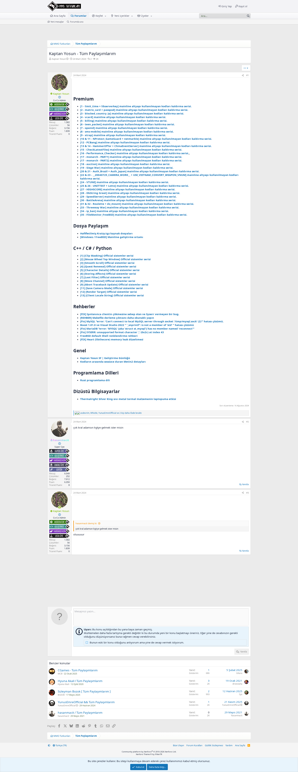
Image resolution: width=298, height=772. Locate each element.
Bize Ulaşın (178, 745)
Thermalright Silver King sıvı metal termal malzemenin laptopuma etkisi (128, 399)
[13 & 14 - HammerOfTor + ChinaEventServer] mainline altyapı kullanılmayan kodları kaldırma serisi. (146, 146)
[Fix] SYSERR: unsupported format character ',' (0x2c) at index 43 (122, 332)
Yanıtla (245, 484)
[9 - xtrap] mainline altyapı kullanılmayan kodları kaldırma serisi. (123, 135)
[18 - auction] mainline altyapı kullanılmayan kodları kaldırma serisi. (125, 164)
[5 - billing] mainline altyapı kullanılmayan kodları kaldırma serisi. (123, 120)
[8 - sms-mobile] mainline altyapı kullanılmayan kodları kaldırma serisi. (127, 131)
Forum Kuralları (194, 745)
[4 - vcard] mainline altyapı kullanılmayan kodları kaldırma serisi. (123, 117)
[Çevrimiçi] (59, 90)
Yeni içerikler (121, 15)
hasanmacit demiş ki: (86, 523)
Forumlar (80, 15)
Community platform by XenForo (149, 751)
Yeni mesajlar (57, 21)
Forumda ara (76, 21)
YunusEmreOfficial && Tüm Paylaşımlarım (86, 702)
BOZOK (61, 694)
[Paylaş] (243, 75)
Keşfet (99, 15)
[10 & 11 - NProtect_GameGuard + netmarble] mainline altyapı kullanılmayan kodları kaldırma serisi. (146, 138)
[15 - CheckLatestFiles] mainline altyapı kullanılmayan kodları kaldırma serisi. (131, 149)
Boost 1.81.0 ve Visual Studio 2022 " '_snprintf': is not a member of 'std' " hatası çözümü (137, 325)
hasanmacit (63, 716)
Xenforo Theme (149, 754)
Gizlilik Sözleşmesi (214, 745)
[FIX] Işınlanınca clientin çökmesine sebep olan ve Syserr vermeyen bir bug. (129, 314)
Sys (240, 694)
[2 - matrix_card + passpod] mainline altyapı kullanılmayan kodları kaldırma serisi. (134, 110)
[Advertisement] (161, 508)
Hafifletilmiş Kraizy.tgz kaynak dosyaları (106, 233)
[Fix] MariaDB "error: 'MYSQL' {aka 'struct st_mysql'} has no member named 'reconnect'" (137, 328)
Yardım (228, 745)
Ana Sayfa (59, 15)
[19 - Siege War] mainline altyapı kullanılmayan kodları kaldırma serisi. (126, 167)
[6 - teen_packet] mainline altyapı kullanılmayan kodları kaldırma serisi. (127, 124)
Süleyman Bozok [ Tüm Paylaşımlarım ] (84, 691)
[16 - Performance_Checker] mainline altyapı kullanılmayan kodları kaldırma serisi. (134, 153)
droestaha (237, 683)
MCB (60, 673)
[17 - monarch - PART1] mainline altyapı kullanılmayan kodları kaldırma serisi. (131, 156)
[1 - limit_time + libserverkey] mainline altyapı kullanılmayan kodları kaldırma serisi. (136, 106)
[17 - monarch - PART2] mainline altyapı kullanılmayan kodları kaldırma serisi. (131, 160)
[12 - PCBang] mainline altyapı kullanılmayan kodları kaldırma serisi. (125, 142)
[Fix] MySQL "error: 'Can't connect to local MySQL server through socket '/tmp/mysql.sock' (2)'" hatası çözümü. (151, 321)
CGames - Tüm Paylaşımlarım (78, 670)
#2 (247, 421)
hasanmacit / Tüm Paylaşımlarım (80, 713)
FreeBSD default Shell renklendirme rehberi (109, 335)
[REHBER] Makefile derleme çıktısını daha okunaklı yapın (117, 317)
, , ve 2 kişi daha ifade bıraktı (111, 413)
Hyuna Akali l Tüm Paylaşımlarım (80, 681)
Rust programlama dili (95, 380)
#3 (247, 492)
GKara (239, 673)
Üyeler (145, 15)
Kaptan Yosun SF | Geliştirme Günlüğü (105, 358)
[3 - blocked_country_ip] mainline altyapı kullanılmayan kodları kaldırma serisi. (132, 113)
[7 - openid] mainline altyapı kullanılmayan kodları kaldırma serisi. (124, 128)
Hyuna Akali (63, 684)
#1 (247, 75)
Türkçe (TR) (61, 745)
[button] (105, 16)
